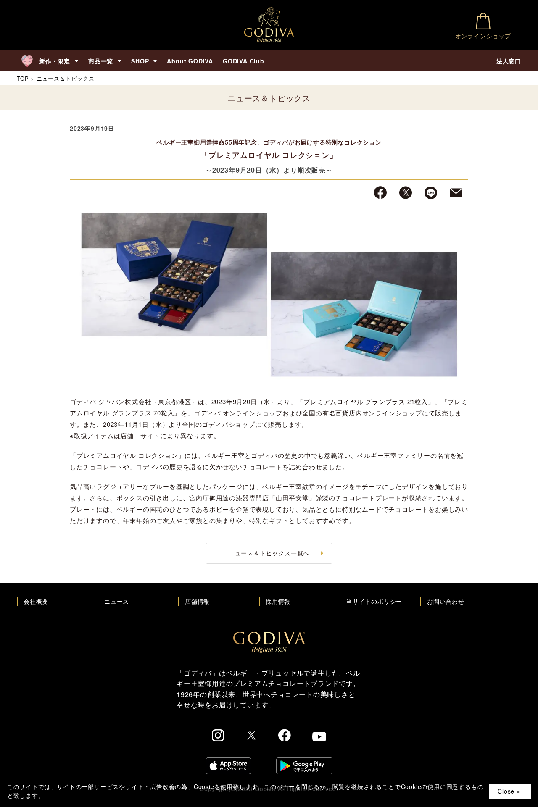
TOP (23, 78)
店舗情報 (197, 601)
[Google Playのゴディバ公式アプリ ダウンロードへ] (304, 766)
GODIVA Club (243, 61)
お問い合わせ (445, 601)
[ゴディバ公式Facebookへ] (284, 736)
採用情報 (278, 601)
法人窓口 (508, 61)
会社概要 (36, 601)
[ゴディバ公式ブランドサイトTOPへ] (269, 650)
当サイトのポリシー (374, 601)
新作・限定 (54, 61)
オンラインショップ (483, 36)
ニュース (116, 601)
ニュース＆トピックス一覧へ (269, 553)
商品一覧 (100, 61)
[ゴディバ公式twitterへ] (251, 736)
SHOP (140, 61)
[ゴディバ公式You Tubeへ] (319, 738)
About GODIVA (190, 61)
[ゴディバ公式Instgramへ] (218, 736)
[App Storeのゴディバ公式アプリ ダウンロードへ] (228, 766)
